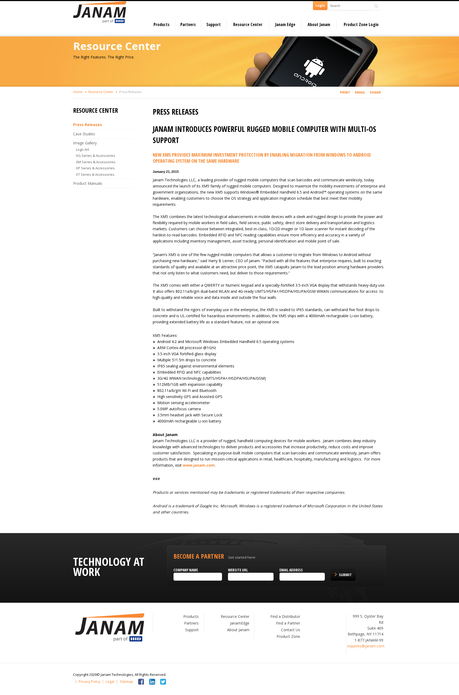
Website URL (238, 569)
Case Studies (84, 133)
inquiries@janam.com (365, 645)
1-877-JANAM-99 (368, 640)
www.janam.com (199, 465)
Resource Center (247, 24)
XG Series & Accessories (95, 155)
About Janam (319, 24)
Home (78, 92)
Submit (345, 574)
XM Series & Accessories (96, 162)
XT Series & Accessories (95, 174)
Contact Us (290, 629)
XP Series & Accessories (95, 168)
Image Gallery (85, 142)
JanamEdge (239, 623)
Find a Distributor (285, 616)
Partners (188, 24)
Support (213, 24)
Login (320, 5)
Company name (185, 569)
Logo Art (82, 149)
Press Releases (130, 92)
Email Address (291, 569)
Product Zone (288, 636)
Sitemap (126, 681)
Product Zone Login (361, 24)
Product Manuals (87, 183)
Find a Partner (288, 623)
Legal (110, 681)
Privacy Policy (89, 681)
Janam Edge (285, 24)
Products (161, 24)
